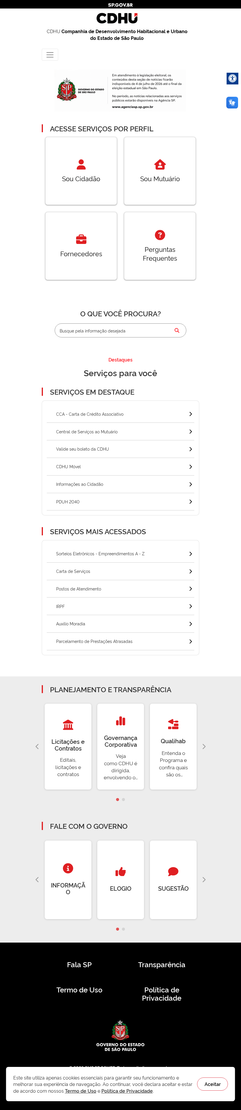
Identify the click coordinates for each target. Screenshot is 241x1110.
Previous (37, 747)
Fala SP (79, 964)
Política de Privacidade (161, 993)
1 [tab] (117, 800)
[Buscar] (177, 330)
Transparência (161, 964)
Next (204, 747)
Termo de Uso (79, 989)
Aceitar (213, 1084)
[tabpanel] (68, 747)
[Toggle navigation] (50, 55)
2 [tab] (123, 800)
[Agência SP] (133, 107)
